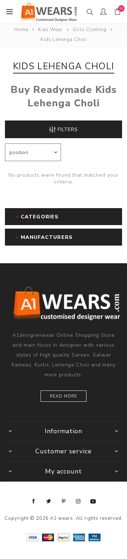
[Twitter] (48, 501)
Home (21, 30)
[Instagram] (78, 501)
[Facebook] (34, 501)
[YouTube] (93, 501)
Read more (63, 396)
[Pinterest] (63, 501)
